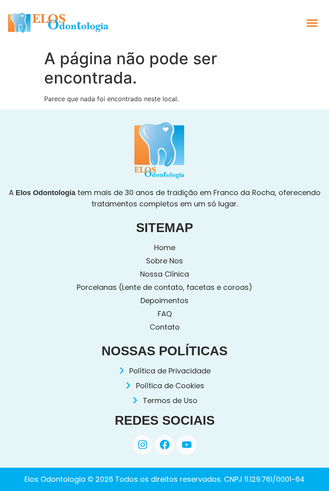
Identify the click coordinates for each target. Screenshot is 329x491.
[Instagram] (142, 445)
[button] (312, 23)
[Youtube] (187, 445)
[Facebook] (164, 445)
